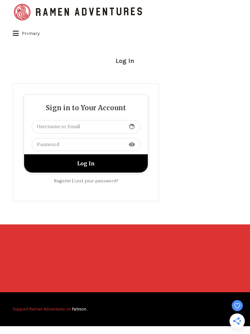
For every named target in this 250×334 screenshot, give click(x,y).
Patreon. (79, 309)
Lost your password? (96, 181)
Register (62, 181)
